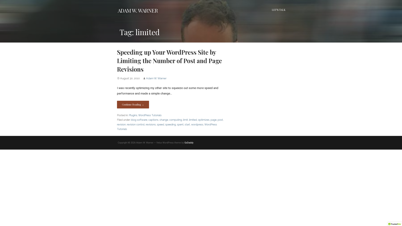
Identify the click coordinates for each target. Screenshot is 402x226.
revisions (151, 124)
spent (180, 124)
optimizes (203, 119)
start (187, 124)
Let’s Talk (278, 9)
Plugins (133, 115)
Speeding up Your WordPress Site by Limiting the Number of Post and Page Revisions (169, 60)
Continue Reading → (133, 104)
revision (121, 124)
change (164, 119)
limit (185, 119)
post (220, 119)
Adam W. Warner (138, 10)
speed (160, 124)
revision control (136, 124)
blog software (139, 119)
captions (153, 119)
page (214, 119)
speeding (170, 124)
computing (175, 119)
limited (193, 119)
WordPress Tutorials (150, 115)
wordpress (197, 124)
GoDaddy (189, 142)
